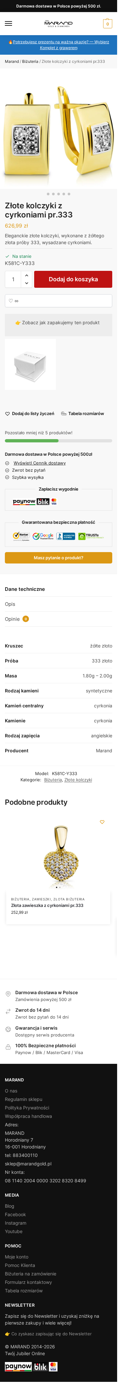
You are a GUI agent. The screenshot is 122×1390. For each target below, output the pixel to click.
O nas (11, 1090)
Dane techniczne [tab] (25, 589)
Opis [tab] (10, 604)
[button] (107, 23)
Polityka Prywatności (27, 1107)
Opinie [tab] (16, 619)
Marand (12, 61)
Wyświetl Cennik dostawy (40, 463)
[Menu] (14, 24)
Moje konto (16, 1256)
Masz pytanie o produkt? (58, 557)
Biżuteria (30, 61)
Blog (9, 1206)
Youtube (13, 1231)
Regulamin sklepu (23, 1099)
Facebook (15, 1214)
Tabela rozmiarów (24, 1290)
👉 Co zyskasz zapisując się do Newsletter (48, 1333)
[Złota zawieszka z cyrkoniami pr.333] (58, 853)
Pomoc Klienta (20, 1265)
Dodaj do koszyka (73, 279)
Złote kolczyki (78, 779)
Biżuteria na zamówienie (30, 1273)
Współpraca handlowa (28, 1116)
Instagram (15, 1223)
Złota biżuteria (69, 899)
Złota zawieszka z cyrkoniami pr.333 (47, 905)
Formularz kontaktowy (28, 1282)
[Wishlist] (102, 822)
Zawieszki (41, 899)
